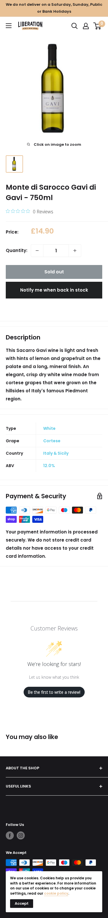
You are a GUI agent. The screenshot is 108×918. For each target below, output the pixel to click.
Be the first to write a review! (54, 692)
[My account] (86, 26)
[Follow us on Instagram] (21, 835)
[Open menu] (9, 25)
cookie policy (56, 893)
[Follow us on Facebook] (10, 835)
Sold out (54, 271)
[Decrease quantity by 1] (37, 251)
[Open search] (74, 26)
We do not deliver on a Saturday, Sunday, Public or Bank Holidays (54, 8)
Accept (22, 903)
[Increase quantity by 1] (75, 251)
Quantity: (16, 250)
